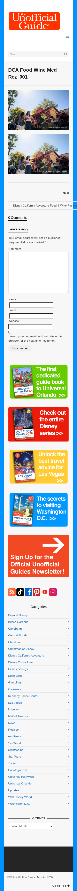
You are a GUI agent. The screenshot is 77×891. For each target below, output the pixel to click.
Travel (12, 763)
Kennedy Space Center (23, 696)
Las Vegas (15, 702)
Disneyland (15, 675)
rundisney (14, 736)
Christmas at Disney (21, 648)
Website (13, 320)
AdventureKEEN (45, 877)
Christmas (14, 642)
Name (12, 299)
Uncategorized (17, 770)
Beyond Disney (18, 615)
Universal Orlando (20, 783)
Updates (13, 790)
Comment (14, 248)
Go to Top (59, 885)
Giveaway (14, 689)
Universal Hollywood (21, 776)
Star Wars (14, 756)
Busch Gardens (18, 621)
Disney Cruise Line (20, 662)
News (11, 722)
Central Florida (18, 635)
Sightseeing (15, 749)
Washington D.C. (19, 803)
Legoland (14, 709)
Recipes (13, 729)
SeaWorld (14, 743)
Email (12, 310)
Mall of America (18, 716)
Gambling (14, 682)
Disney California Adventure (26, 655)
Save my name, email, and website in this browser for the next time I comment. (35, 338)
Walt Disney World (20, 797)
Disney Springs (18, 669)
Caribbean (15, 628)
